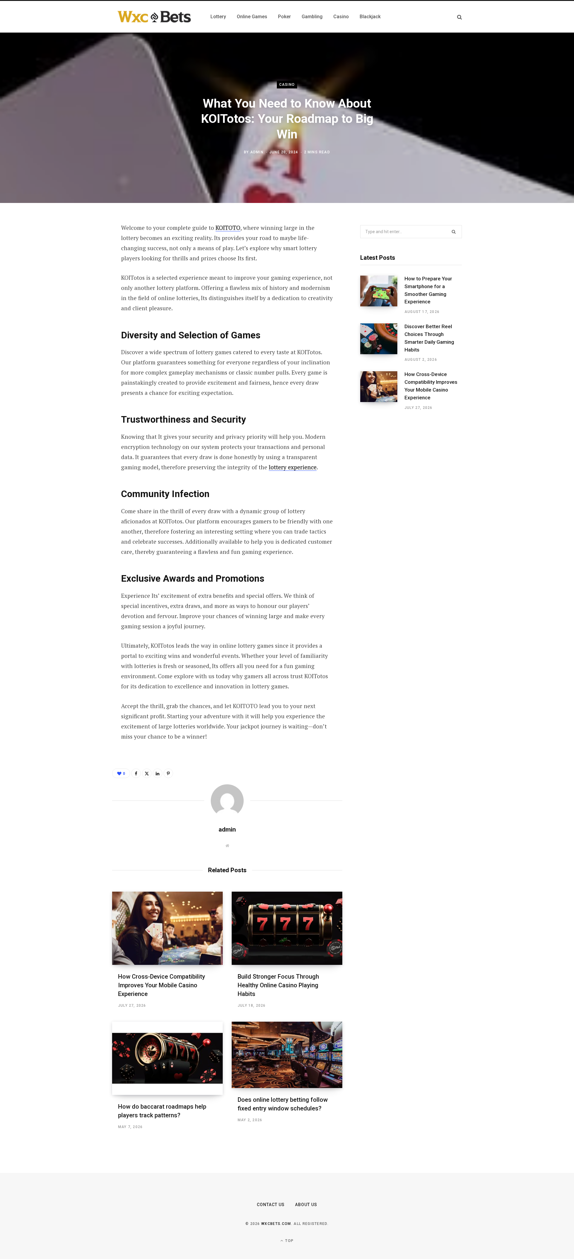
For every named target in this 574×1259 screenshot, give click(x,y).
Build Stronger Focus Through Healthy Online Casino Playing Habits (278, 985)
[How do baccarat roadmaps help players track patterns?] (167, 1058)
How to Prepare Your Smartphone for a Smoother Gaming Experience (428, 290)
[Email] (82, 308)
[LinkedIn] (82, 292)
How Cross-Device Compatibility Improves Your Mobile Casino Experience (161, 985)
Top (289, 1241)
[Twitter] (82, 260)
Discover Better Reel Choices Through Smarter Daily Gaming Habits (429, 337)
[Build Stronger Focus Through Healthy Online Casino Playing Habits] (287, 928)
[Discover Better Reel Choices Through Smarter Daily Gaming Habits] (382, 342)
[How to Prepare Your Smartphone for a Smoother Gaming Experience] (382, 295)
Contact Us (271, 1204)
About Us (306, 1204)
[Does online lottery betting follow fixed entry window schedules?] (287, 1055)
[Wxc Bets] (154, 16)
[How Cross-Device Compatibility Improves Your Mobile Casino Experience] (167, 928)
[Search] (459, 16)
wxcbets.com (276, 1224)
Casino (287, 84)
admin (256, 152)
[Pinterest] (82, 276)
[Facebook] (82, 245)
